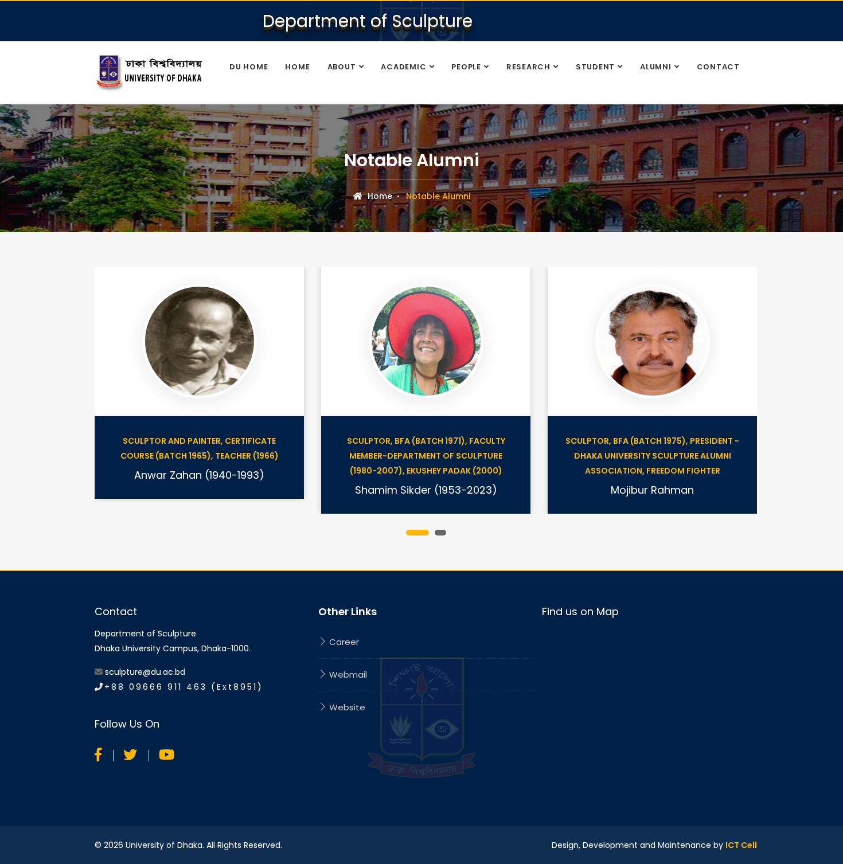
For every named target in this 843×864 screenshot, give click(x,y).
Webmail (347, 674)
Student (595, 66)
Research (528, 66)
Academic (403, 66)
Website (346, 707)
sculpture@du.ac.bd (145, 672)
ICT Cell (741, 845)
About (341, 66)
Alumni (656, 66)
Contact (718, 66)
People (466, 66)
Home (297, 66)
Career (343, 642)
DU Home (248, 66)
